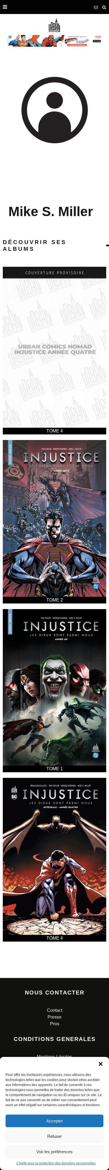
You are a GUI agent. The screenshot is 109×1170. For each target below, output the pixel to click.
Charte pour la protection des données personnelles (56, 1163)
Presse (54, 1017)
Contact (54, 1010)
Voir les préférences (54, 1151)
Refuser (54, 1136)
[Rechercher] (104, 7)
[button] (100, 1064)
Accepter (54, 1120)
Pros (54, 1023)
